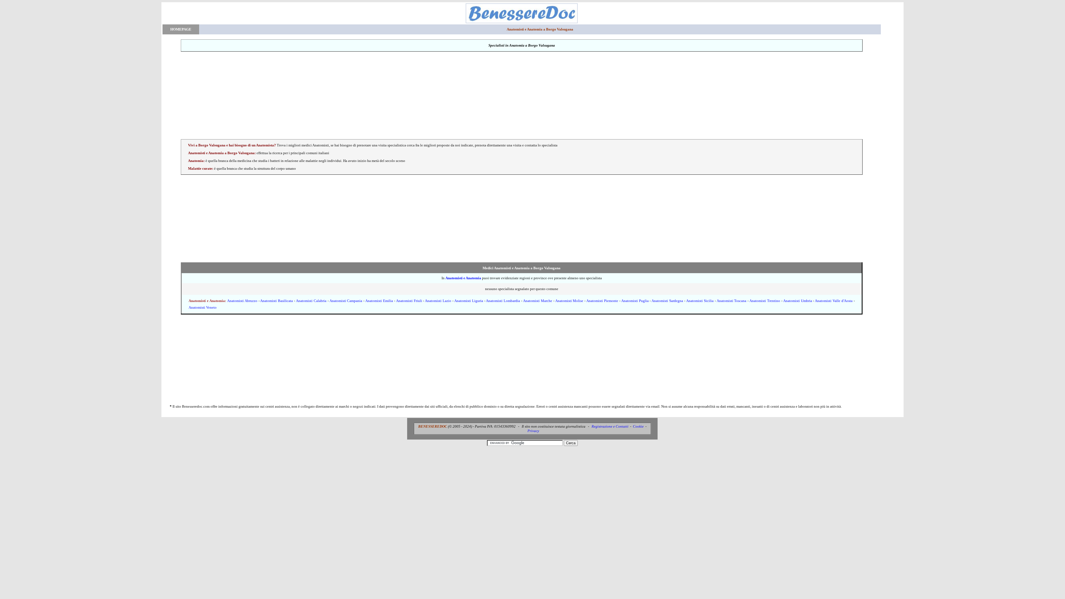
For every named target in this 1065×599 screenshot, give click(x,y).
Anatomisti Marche (537, 301)
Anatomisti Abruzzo (242, 301)
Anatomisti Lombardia (503, 301)
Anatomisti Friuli (409, 301)
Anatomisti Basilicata (276, 301)
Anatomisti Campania (345, 301)
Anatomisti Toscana (732, 301)
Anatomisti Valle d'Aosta (834, 301)
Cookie (638, 426)
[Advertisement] (521, 95)
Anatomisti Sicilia (700, 301)
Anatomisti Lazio (438, 301)
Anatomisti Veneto (203, 307)
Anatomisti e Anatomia (463, 278)
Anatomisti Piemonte (602, 301)
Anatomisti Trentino (764, 301)
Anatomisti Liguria (468, 301)
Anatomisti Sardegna (667, 301)
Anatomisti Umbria (797, 301)
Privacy (533, 431)
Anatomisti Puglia (635, 301)
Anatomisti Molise (569, 301)
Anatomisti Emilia (379, 301)
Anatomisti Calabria (311, 301)
